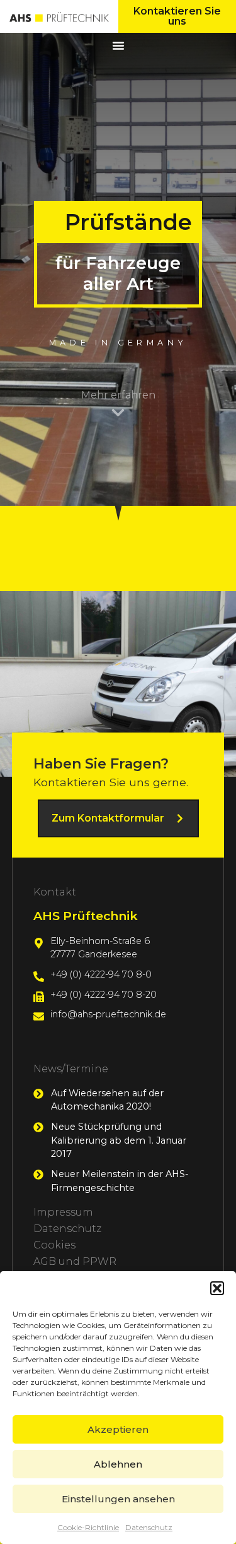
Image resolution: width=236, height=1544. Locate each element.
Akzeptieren (118, 1429)
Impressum (63, 1212)
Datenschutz (148, 1527)
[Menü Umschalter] (118, 45)
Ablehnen (118, 1464)
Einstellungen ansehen (118, 1499)
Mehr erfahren (118, 395)
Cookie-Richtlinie (88, 1527)
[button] (217, 1288)
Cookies (54, 1245)
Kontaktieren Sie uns (177, 16)
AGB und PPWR (74, 1261)
